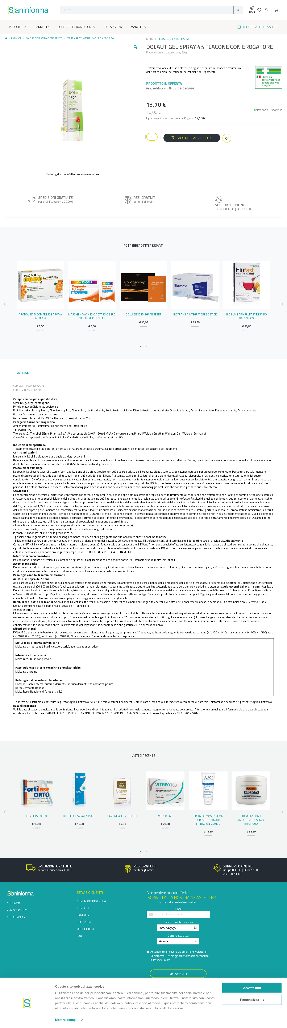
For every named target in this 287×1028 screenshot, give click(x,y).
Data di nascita (172, 922)
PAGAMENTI (84, 915)
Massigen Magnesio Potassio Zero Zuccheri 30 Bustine (92, 316)
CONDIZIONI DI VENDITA (91, 901)
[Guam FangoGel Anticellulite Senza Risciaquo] (251, 790)
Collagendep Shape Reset (143, 314)
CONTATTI (83, 908)
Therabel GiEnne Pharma (173, 39)
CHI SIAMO (13, 903)
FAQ (79, 936)
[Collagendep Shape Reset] (143, 285)
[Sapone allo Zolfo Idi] (122, 790)
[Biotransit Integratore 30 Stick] (195, 285)
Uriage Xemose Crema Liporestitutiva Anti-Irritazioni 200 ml (208, 820)
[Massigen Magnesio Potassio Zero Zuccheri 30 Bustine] (92, 285)
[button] (135, 50)
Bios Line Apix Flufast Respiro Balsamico (246, 316)
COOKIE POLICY (16, 917)
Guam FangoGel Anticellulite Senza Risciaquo (251, 820)
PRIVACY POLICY (17, 910)
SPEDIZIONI (84, 922)
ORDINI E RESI (85, 929)
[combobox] (151, 10)
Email (178, 909)
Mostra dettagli (66, 1019)
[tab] (23, 373)
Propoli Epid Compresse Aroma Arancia (40, 316)
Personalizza (249, 999)
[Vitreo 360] (165, 790)
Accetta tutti (252, 987)
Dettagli (22, 372)
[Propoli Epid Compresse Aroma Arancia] (40, 285)
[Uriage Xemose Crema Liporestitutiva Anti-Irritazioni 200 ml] (208, 790)
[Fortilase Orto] (36, 790)
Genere (172, 935)
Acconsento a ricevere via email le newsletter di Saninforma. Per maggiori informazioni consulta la (179, 956)
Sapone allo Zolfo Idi (122, 816)
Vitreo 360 (165, 816)
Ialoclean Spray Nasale (79, 816)
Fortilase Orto (36, 816)
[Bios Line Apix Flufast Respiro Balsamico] (246, 285)
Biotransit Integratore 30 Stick (195, 314)
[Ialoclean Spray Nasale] (79, 790)
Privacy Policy (161, 960)
